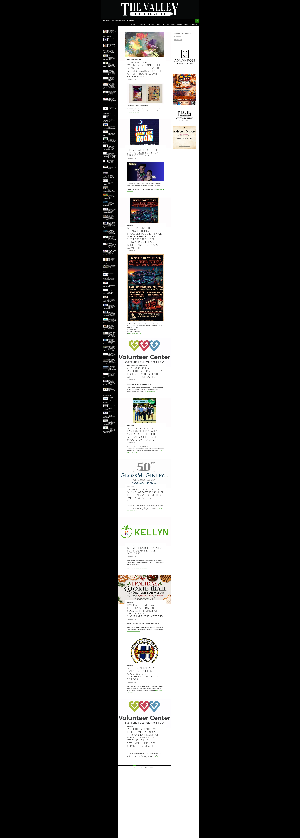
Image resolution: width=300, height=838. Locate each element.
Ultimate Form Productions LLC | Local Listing (111, 161)
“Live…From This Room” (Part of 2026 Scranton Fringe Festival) (142, 152)
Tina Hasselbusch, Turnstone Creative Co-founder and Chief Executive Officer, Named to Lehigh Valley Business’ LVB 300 (109, 118)
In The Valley (134, 24)
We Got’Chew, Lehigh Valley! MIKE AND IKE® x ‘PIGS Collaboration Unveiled (109, 196)
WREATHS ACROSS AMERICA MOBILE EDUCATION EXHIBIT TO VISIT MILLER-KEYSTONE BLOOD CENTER (109, 174)
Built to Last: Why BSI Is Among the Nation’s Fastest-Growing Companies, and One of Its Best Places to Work (109, 414)
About (158, 24)
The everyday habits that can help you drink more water (112, 355)
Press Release (137, 59)
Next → (152, 767)
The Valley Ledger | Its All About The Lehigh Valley (118, 21)
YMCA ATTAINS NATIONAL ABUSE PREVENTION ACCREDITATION (111, 232)
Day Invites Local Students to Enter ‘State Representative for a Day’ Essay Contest (109, 368)
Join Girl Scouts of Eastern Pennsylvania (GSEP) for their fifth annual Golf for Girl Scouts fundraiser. (142, 434)
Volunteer (144, 365)
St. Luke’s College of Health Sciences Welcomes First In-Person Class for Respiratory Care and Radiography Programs (109, 225)
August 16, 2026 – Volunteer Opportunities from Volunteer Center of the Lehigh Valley (109, 284)
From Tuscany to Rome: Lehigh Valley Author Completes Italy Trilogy (109, 327)
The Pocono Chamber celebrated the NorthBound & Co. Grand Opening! (109, 217)
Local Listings (151, 24)
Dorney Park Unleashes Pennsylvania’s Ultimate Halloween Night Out (108, 203)
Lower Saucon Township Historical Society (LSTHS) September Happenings (109, 407)
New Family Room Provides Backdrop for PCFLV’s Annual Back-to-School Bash (109, 320)
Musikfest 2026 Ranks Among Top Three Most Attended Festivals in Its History (109, 361)
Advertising (166, 24)
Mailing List (143, 24)
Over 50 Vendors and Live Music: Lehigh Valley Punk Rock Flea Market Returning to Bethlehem (109, 261)
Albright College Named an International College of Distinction (109, 182)
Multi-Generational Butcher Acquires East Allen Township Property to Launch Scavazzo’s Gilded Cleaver (109, 268)
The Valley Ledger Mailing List (182, 33)
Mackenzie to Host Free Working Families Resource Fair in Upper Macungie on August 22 (109, 306)
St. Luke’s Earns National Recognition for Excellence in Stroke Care (108, 400)
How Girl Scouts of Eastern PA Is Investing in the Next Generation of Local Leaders (109, 238)
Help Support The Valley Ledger (191, 24)
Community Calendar (176, 24)
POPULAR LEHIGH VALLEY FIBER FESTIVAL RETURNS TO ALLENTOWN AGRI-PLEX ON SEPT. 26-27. (109, 253)
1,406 (146, 767)
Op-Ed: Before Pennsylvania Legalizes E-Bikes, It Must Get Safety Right (109, 133)
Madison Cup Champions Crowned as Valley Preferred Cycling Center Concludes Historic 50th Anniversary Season (109, 298)
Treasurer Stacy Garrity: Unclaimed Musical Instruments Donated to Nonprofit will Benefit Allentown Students (109, 110)
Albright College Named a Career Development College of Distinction (109, 375)
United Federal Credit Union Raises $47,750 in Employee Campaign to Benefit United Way (109, 126)
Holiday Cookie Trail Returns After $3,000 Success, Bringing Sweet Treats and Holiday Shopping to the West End (145, 610)
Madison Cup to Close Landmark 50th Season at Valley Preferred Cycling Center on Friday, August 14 (109, 383)
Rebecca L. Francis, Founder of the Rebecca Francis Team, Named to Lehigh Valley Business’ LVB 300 (109, 334)
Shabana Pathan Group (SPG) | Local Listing (112, 167)
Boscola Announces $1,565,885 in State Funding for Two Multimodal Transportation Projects (109, 210)
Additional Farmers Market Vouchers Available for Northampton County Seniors (142, 673)
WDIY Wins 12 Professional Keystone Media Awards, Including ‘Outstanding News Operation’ (109, 313)
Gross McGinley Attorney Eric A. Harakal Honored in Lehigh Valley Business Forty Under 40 (109, 291)
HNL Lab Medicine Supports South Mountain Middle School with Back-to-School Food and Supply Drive (109, 348)
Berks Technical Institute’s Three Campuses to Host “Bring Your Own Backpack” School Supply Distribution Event (109, 429)
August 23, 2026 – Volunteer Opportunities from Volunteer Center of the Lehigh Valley (144, 372)
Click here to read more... (133, 112)
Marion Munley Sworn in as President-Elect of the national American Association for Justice (109, 341)
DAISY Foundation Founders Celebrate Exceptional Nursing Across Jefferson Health (109, 189)
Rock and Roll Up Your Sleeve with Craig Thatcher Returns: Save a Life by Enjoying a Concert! (109, 147)
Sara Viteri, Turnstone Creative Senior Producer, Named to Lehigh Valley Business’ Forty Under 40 (109, 245)
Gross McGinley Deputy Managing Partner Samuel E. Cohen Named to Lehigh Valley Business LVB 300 (145, 494)
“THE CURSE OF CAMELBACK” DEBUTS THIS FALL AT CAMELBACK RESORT (109, 140)
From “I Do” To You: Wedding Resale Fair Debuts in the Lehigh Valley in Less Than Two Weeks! (109, 422)
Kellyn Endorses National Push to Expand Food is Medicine (145, 550)
